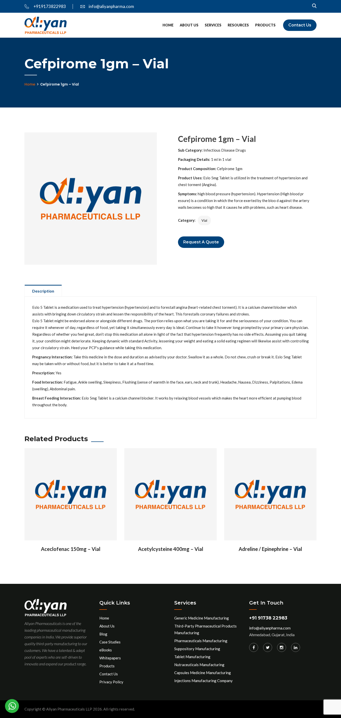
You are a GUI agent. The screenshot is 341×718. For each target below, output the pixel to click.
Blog (103, 634)
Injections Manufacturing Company (203, 680)
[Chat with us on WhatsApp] (12, 706)
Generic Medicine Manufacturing (201, 618)
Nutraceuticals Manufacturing (199, 664)
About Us (189, 25)
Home (168, 25)
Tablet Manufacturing (192, 656)
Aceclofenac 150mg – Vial (70, 549)
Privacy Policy (111, 682)
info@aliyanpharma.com (111, 6)
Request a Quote (201, 242)
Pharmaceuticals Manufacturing (200, 640)
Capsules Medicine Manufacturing (202, 672)
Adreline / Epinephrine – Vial (270, 549)
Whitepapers (110, 658)
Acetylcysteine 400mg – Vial (170, 549)
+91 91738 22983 (268, 618)
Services (213, 25)
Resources (238, 25)
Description (43, 291)
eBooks (105, 650)
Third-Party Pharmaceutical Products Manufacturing (205, 629)
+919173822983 (49, 6)
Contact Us (299, 25)
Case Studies (110, 642)
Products (265, 25)
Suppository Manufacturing (197, 648)
